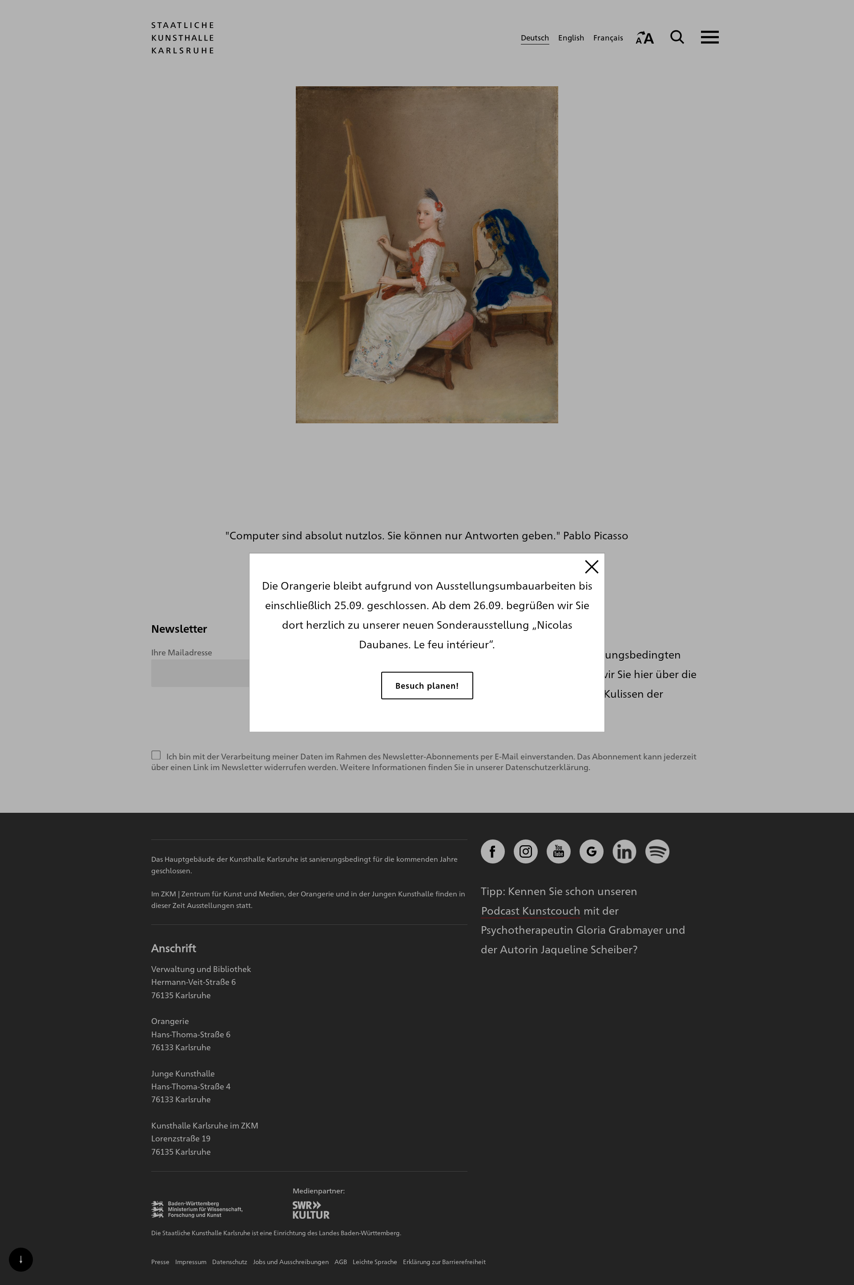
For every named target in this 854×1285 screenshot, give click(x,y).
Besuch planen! (427, 685)
